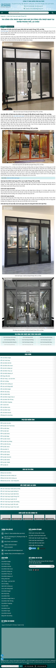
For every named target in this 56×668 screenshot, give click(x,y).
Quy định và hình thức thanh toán (37, 535)
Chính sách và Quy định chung (36, 533)
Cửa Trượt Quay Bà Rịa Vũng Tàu (9, 342)
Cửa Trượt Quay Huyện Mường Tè (10, 491)
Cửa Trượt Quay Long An (46, 339)
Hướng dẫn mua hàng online (36, 545)
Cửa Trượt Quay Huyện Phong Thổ (10, 496)
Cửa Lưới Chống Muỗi (7, 386)
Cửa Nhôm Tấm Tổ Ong (7, 399)
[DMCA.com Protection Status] (41, 548)
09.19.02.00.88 (30, 6)
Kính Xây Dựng (5, 391)
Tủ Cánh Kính (5, 404)
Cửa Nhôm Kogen (6, 389)
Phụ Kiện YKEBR (6, 462)
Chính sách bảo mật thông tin (36, 540)
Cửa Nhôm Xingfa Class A (8, 397)
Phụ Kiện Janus (5, 446)
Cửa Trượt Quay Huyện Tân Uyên (10, 504)
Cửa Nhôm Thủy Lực (7, 370)
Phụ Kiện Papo (5, 428)
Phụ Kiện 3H (5, 465)
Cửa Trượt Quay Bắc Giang (46, 342)
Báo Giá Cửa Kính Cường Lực (9, 475)
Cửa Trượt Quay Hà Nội (28, 337)
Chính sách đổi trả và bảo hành (36, 543)
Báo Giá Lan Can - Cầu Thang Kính (10, 480)
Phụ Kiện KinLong (6, 444)
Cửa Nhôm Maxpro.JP (7, 373)
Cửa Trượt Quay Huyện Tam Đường (10, 501)
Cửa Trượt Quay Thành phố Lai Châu (11, 488)
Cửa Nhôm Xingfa (6, 357)
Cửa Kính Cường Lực (7, 368)
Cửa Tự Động (5, 381)
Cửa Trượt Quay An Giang (27, 342)
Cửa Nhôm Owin (6, 407)
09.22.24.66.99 (39, 6)
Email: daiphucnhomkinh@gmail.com (13, 550)
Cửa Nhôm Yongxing (7, 402)
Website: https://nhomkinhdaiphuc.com (14, 553)
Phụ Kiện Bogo (5, 436)
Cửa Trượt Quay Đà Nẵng (9, 339)
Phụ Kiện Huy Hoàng (7, 441)
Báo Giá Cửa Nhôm (6, 473)
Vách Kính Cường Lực (7, 384)
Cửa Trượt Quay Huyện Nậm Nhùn (10, 494)
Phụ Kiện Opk (5, 431)
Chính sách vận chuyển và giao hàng (38, 538)
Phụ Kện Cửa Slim (6, 423)
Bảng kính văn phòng (7, 415)
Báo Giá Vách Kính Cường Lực (9, 478)
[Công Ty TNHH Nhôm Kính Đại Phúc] (5, 5)
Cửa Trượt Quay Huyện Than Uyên (10, 507)
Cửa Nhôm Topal (6, 410)
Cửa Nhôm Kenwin (6, 412)
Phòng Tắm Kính (6, 376)
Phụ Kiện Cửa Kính (6, 457)
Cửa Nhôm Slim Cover (7, 365)
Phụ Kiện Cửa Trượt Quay (8, 425)
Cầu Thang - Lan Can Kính (8, 378)
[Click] (1, 518)
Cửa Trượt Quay (6, 360)
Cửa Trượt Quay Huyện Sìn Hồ (9, 499)
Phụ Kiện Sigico (6, 454)
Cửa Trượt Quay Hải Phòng (27, 339)
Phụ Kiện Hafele (6, 459)
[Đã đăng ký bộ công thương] (32, 548)
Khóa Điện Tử (5, 449)
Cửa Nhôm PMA (6, 394)
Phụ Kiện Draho (6, 433)
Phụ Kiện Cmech (6, 438)
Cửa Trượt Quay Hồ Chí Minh (9, 337)
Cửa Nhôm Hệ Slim (6, 363)
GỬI (52, 566)
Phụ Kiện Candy (6, 452)
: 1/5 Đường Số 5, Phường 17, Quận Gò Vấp (13, 625)
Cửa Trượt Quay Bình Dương (46, 337)
